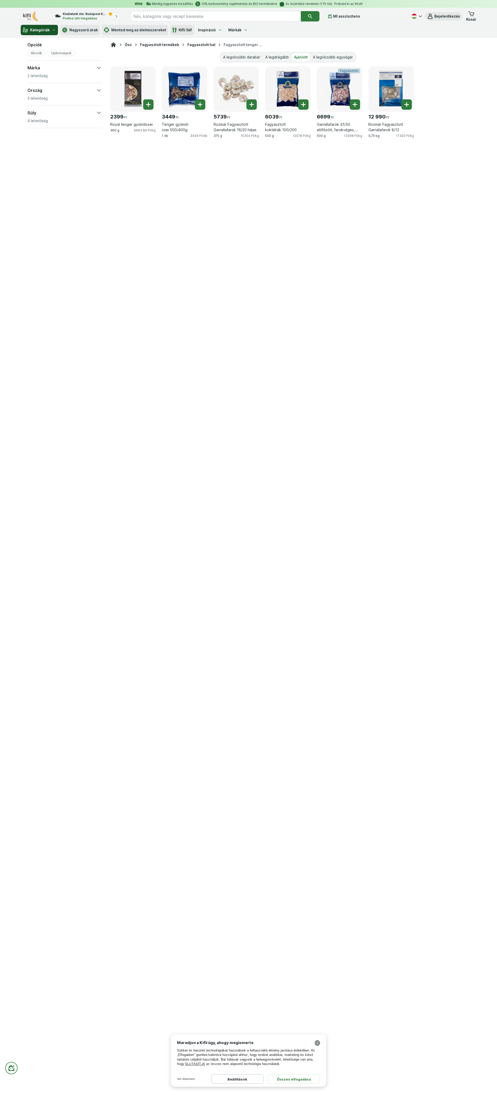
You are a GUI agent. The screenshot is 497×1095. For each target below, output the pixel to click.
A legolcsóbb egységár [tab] (333, 57)
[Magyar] (416, 16)
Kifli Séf (185, 30)
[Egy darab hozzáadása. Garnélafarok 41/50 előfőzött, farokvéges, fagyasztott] (355, 104)
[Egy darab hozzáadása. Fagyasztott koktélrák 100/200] (303, 104)
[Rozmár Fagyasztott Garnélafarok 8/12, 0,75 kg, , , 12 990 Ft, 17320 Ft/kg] (391, 89)
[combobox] (216, 16)
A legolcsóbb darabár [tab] (241, 57)
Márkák (235, 30)
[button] (443, 16)
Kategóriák (40, 30)
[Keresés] (310, 16)
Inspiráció (207, 30)
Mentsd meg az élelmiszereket (138, 30)
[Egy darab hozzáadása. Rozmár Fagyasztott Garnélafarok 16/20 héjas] (251, 104)
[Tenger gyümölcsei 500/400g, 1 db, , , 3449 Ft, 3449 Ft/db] (184, 89)
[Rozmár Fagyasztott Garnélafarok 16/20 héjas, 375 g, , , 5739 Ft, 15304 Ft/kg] (236, 89)
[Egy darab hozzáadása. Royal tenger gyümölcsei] (148, 104)
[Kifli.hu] (113, 45)
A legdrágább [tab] (277, 57)
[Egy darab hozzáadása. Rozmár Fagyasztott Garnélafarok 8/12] (406, 104)
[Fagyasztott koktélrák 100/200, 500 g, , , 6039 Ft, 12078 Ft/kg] (287, 89)
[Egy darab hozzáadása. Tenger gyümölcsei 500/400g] (200, 104)
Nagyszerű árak (83, 30)
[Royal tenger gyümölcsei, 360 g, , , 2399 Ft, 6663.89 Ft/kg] (133, 89)
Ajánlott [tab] (301, 57)
